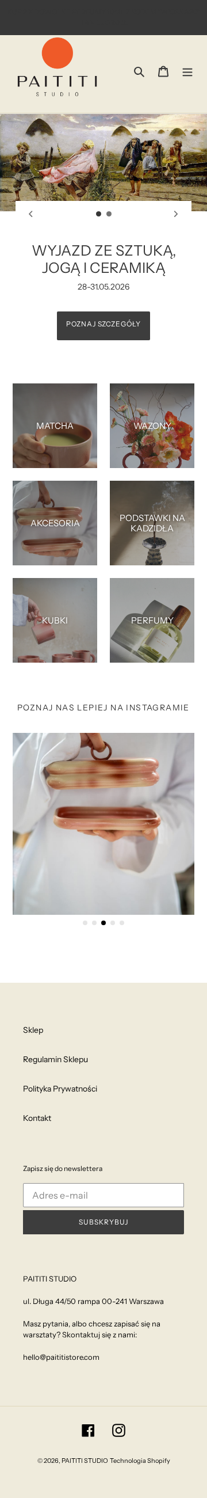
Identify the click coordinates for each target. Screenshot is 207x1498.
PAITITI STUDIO (85, 1461)
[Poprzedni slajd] (31, 213)
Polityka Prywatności (60, 1088)
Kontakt (37, 1118)
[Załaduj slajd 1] (99, 214)
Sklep (33, 1030)
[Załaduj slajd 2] (109, 214)
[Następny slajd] (176, 213)
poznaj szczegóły (103, 324)
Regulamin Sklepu (55, 1059)
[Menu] (187, 70)
